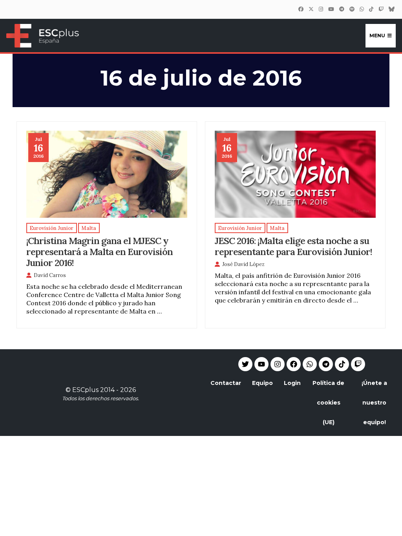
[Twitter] (311, 9)
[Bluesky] (391, 9)
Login (292, 383)
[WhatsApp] (361, 9)
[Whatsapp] (310, 364)
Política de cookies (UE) (328, 402)
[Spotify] (352, 9)
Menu (377, 35)
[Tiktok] (342, 364)
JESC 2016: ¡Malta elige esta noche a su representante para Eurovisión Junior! (293, 246)
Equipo (262, 383)
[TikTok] (371, 9)
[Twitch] (381, 9)
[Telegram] (326, 364)
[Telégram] (341, 9)
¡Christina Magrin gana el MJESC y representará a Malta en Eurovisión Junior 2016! (99, 251)
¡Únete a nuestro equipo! (374, 402)
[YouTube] (330, 9)
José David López (243, 264)
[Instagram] (320, 9)
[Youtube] (261, 364)
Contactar (225, 383)
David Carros (50, 275)
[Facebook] (301, 9)
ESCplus (85, 390)
